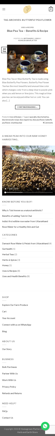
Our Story (7, 349)
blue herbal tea (43, 117)
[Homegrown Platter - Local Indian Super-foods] (27, 9)
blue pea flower (39, 120)
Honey (5, 265)
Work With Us (9, 380)
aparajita (33, 117)
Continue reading (27, 107)
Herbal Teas (8, 254)
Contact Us (7, 417)
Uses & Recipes (27, 27)
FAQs (5, 411)
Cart (4, 311)
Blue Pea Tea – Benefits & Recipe (27, 30)
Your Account (8, 318)
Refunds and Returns (12, 393)
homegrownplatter (27, 40)
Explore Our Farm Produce (15, 304)
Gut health (7, 248)
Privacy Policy (9, 386)
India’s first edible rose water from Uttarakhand (25, 221)
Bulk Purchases (9, 367)
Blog (4, 331)
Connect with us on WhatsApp (16, 324)
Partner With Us (10, 373)
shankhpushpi (16, 123)
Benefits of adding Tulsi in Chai (17, 215)
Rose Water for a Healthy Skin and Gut (20, 226)
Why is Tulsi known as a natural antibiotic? (22, 210)
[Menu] (4, 9)
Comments (48, 123)
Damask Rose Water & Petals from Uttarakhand (25, 243)
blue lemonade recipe (10, 120)
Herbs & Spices (9, 259)
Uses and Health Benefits (14, 276)
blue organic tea (26, 120)
